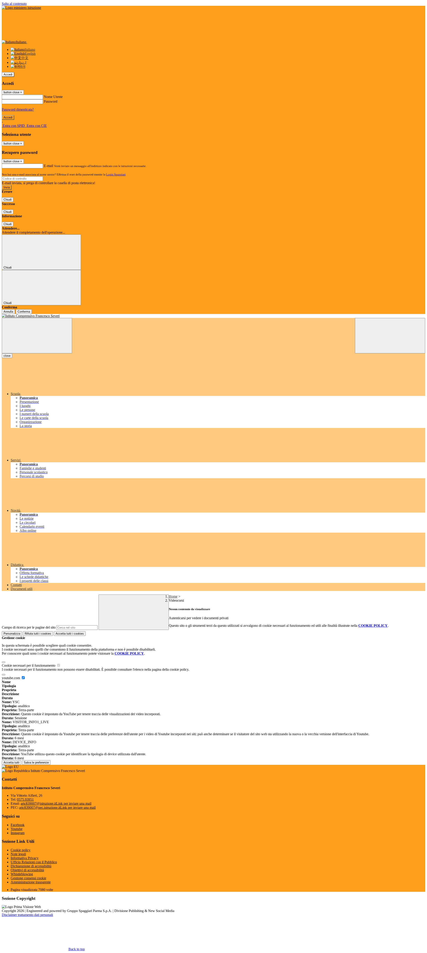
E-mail (48, 166)
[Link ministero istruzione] (21, 8)
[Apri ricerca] (390, 335)
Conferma (24, 311)
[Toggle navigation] (37, 335)
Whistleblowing (22, 874)
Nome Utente (53, 97)
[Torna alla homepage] (213, 316)
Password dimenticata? (18, 109)
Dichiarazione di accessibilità (31, 866)
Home (173, 596)
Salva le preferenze (36, 762)
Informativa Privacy (24, 858)
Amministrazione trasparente (31, 882)
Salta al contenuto (14, 4)
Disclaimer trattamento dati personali (27, 915)
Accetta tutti (70, 633)
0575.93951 (25, 799)
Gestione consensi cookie (28, 878)
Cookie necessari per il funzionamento (29, 665)
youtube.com (11, 678)
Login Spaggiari (116, 174)
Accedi (8, 74)
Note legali (18, 854)
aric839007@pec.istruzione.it (57, 807)
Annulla (8, 311)
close (7, 355)
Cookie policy (20, 850)
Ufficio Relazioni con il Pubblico (34, 862)
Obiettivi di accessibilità (27, 870)
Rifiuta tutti (38, 633)
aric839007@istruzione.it (56, 803)
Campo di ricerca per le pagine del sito (29, 627)
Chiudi (8, 199)
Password (50, 101)
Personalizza (12, 633)
